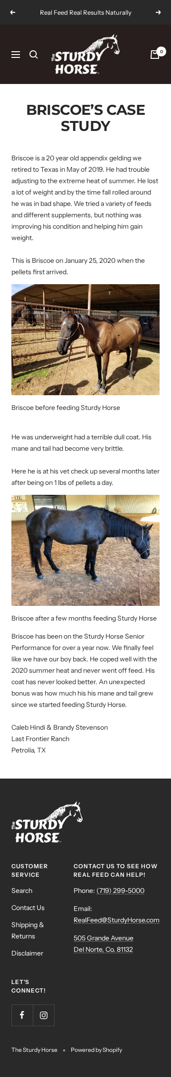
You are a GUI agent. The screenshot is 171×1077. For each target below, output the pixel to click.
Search (21, 890)
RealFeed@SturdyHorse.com (117, 920)
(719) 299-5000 (120, 890)
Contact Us (28, 907)
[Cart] (155, 54)
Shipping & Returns (27, 930)
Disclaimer (27, 953)
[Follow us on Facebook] (22, 1015)
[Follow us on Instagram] (43, 1015)
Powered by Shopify (96, 1049)
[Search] (33, 54)
